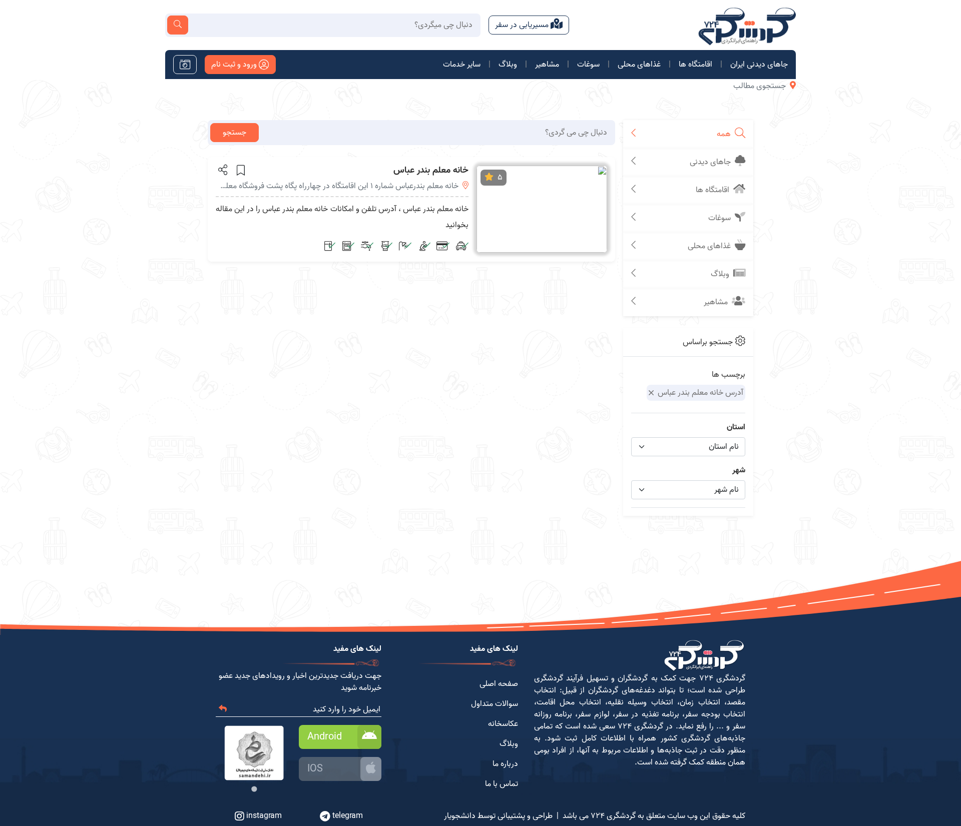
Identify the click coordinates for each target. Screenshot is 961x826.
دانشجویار (459, 815)
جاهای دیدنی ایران (759, 65)
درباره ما (505, 763)
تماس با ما (501, 783)
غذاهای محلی (639, 65)
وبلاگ (508, 65)
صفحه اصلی (498, 683)
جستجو (234, 132)
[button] (222, 169)
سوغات (588, 65)
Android (324, 737)
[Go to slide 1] (254, 788)
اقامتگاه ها (695, 65)
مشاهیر (547, 65)
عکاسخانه (503, 723)
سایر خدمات (461, 65)
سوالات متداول (494, 703)
